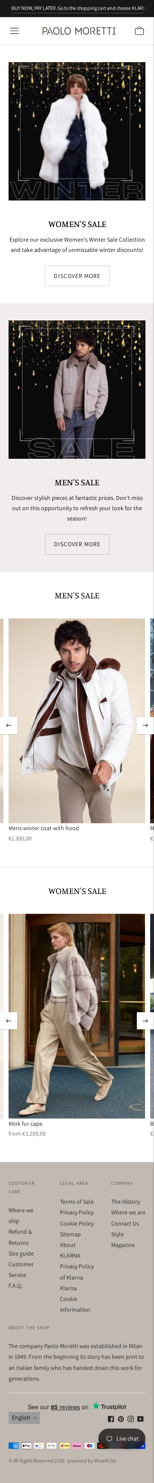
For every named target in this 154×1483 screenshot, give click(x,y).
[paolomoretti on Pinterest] (121, 1420)
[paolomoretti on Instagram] (130, 1420)
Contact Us (125, 1223)
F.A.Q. (15, 1285)
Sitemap (70, 1234)
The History (125, 1201)
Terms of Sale (77, 1201)
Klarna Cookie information (75, 1298)
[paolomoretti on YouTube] (140, 1420)
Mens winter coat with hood (44, 828)
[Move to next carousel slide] (145, 725)
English (21, 1417)
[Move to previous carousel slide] (8, 725)
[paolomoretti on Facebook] (111, 1420)
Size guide (21, 1253)
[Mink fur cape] (77, 1016)
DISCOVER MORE (77, 275)
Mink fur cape (25, 1123)
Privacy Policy (77, 1212)
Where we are (128, 1212)
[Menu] (15, 30)
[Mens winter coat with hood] (77, 720)
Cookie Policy (77, 1223)
